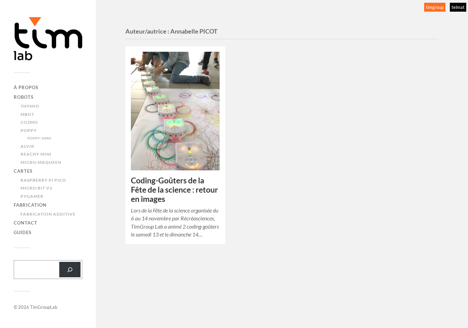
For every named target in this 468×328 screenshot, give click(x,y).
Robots (24, 97)
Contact (25, 223)
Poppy (29, 130)
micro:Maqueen (41, 162)
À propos (26, 87)
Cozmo (29, 122)
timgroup (435, 7)
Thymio (30, 106)
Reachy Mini (36, 154)
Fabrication (30, 205)
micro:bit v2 (36, 188)
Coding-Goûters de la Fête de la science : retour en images (174, 190)
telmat (458, 7)
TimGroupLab (43, 307)
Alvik (27, 146)
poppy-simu (39, 138)
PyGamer (32, 196)
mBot (27, 114)
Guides (23, 232)
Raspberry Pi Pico (43, 180)
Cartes (23, 171)
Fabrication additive (48, 214)
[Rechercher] (70, 269)
